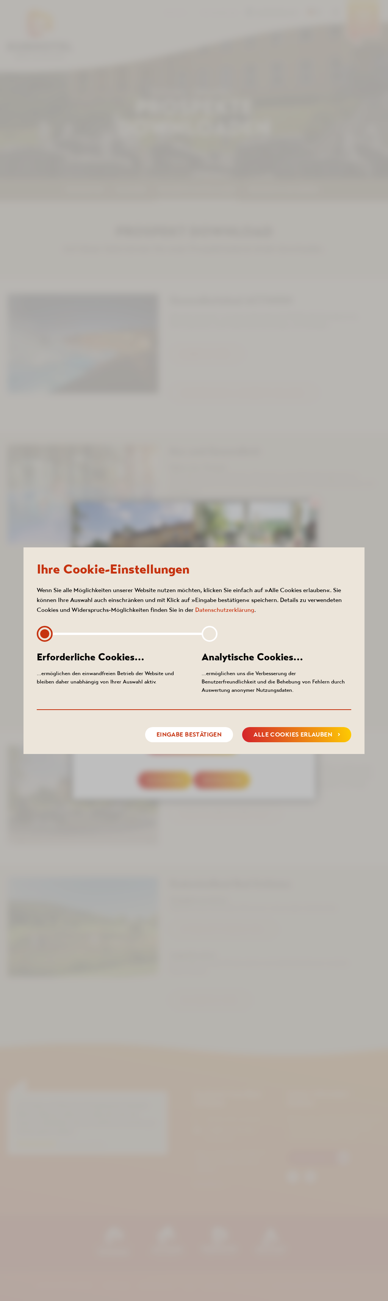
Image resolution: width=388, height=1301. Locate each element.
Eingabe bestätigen (189, 734)
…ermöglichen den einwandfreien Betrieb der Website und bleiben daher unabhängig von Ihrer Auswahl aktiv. (105, 668)
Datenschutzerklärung (224, 609)
